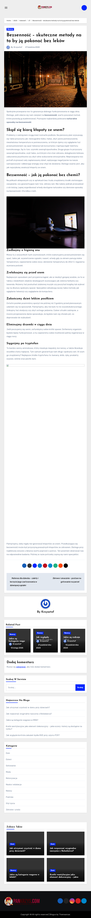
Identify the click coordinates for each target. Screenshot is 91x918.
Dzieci (8, 759)
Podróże (9, 797)
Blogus (53, 914)
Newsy (10, 29)
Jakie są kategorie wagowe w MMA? (18, 641)
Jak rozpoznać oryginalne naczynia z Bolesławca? (29, 714)
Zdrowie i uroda (13, 810)
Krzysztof (18, 47)
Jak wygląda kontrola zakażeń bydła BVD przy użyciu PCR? (33, 735)
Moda (8, 772)
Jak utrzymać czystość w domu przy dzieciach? (28, 707)
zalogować (21, 667)
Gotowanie (11, 766)
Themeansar (64, 914)
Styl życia (10, 803)
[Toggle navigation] (6, 7)
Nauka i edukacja (13, 784)
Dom (8, 753)
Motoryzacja (11, 778)
